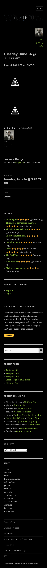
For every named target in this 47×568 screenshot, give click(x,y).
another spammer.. (29, 428)
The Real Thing (13, 255)
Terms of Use (33, 418)
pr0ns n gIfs (11, 219)
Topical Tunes (33, 425)
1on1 (41, 39)
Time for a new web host (17, 229)
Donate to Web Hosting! (15, 550)
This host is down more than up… (21, 223)
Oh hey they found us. (16, 236)
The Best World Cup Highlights (27, 415)
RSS (5, 556)
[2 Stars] (7, 128)
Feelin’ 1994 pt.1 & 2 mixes (18, 380)
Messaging (9, 545)
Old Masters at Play (22, 412)
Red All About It (13, 242)
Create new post (11, 528)
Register (9, 290)
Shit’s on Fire (12, 383)
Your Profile (9, 533)
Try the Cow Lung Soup (26, 421)
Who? (8, 249)
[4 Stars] (12, 128)
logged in (19, 162)
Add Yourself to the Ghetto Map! (18, 539)
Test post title (12, 370)
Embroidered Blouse (15, 418)
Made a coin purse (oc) (16, 268)
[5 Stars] (15, 128)
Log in (9, 293)
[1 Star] (5, 128)
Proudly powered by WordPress (26, 564)
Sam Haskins (12, 262)
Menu (39, 8)
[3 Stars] (10, 128)
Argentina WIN (25, 408)
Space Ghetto (8, 564)
